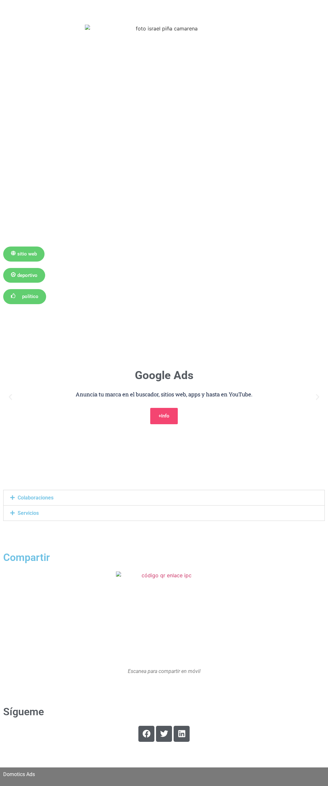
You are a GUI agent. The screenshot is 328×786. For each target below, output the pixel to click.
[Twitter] (164, 734)
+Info (164, 416)
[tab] (164, 497)
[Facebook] (146, 734)
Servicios (28, 513)
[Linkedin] (182, 734)
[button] (24, 254)
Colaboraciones (35, 498)
